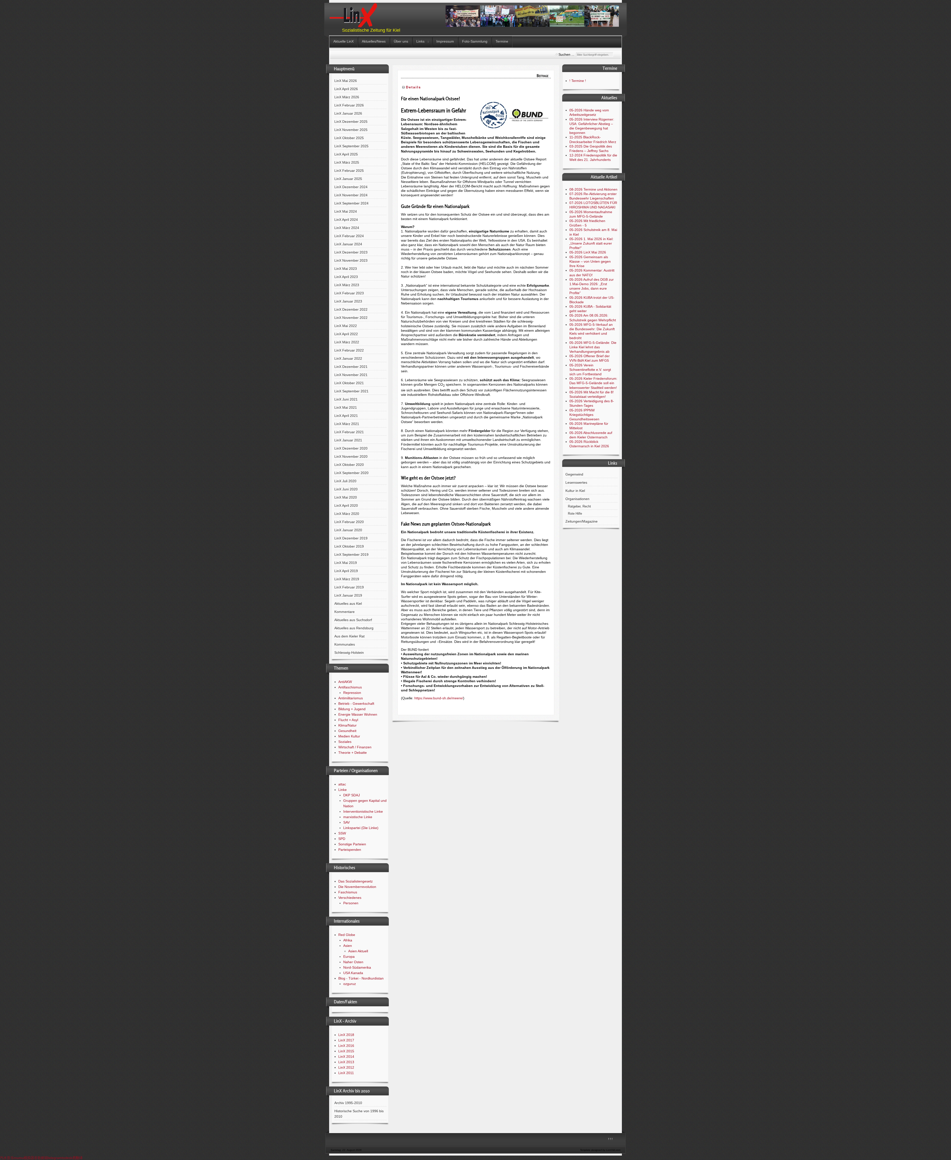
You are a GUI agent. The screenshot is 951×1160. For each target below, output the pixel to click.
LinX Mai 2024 (345, 211)
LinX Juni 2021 (346, 399)
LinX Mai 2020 (345, 497)
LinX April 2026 (346, 89)
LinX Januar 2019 (348, 595)
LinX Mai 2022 (345, 326)
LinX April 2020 (346, 505)
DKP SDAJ (351, 795)
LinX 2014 (346, 1057)
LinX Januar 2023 (348, 301)
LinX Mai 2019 (345, 563)
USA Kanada (353, 973)
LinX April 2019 (346, 571)
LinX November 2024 (351, 195)
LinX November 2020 (351, 456)
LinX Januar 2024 (348, 244)
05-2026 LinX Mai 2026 (587, 252)
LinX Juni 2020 (346, 489)
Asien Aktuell (358, 951)
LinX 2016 (346, 1046)
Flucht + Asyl (348, 720)
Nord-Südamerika (357, 967)
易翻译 (77, 1158)
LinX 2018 (346, 1035)
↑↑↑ (610, 1139)
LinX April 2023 (346, 277)
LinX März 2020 (346, 514)
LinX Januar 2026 (348, 113)
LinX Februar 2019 (349, 587)
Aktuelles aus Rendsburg (353, 628)
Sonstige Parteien (352, 844)
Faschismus (347, 892)
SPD (341, 839)
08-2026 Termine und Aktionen (593, 189)
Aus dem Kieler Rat (349, 636)
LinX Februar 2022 (349, 350)
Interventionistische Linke (363, 811)
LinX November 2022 (351, 318)
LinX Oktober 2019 (349, 546)
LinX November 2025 (351, 130)
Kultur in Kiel (575, 491)
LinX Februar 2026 (349, 105)
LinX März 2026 (346, 97)
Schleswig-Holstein (349, 653)
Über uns (401, 41)
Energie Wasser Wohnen (357, 714)
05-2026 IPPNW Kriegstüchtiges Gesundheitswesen (584, 414)
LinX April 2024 (346, 220)
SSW (342, 833)
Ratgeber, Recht (579, 506)
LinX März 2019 (346, 579)
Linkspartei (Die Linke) (360, 828)
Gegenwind (574, 474)
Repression (352, 693)
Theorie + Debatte (352, 753)
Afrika (347, 940)
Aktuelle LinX (343, 41)
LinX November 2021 (351, 375)
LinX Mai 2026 (345, 81)
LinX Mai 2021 (345, 407)
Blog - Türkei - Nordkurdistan (361, 978)
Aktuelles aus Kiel (348, 603)
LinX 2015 (346, 1051)
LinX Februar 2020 (349, 522)
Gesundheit (347, 731)
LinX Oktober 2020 (349, 465)
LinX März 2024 (346, 228)
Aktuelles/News (374, 41)
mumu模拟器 (24, 1158)
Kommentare (344, 612)
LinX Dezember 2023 (351, 252)
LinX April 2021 (346, 416)
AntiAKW (345, 682)
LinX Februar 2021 (349, 432)
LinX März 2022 (346, 342)
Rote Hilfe (575, 513)
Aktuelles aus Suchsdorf (353, 620)
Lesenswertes (576, 482)
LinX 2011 (346, 1073)
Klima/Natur (347, 725)
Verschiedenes (349, 898)
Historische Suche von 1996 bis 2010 (359, 1113)
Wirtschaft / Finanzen (354, 747)
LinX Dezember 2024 (351, 187)
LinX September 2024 (351, 203)
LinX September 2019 (351, 554)
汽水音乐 (7, 1158)
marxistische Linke (357, 817)
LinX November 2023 (351, 260)
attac (342, 784)
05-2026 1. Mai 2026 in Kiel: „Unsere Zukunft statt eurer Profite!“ (591, 243)
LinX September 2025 (351, 146)
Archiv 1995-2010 (348, 1103)
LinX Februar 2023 (349, 293)
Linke (342, 790)
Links (420, 41)
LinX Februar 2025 (349, 171)
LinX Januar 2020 (348, 530)
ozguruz (349, 984)
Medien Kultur (349, 736)
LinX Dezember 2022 (351, 309)
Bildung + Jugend (352, 709)
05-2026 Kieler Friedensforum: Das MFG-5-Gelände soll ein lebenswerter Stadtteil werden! (593, 383)
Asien (347, 946)
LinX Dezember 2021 (351, 367)
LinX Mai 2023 (345, 269)
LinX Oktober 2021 (349, 383)
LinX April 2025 (346, 154)
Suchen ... (566, 54)
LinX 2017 (346, 1040)
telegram (55, 1158)
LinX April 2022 (346, 334)
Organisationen (577, 499)
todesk (67, 1158)
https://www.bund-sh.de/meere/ (438, 698)
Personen (350, 903)
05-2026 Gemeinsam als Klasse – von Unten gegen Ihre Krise (590, 261)
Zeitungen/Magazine (581, 521)
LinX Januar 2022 (348, 358)
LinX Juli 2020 (345, 481)
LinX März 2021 (346, 424)
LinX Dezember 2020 (351, 448)
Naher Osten (353, 962)
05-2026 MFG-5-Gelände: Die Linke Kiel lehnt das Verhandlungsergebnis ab (592, 347)
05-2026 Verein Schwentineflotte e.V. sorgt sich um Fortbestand (590, 369)
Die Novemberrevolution (357, 887)
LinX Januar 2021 (348, 440)
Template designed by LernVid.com (600, 1150)
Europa (349, 956)
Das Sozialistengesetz (355, 881)
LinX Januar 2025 (348, 179)
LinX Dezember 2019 (351, 538)
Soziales (344, 742)
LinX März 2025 (346, 162)
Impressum (445, 41)
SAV (346, 822)
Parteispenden (349, 850)
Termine (502, 41)
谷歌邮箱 (41, 1158)
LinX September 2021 (351, 391)
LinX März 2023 (346, 285)
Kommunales (344, 644)
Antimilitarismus (350, 698)
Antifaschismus (350, 687)
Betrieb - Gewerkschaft (356, 704)
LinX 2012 (346, 1067)
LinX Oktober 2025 (349, 138)
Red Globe (346, 935)
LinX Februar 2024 (349, 236)
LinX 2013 (346, 1062)
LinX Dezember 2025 (351, 122)
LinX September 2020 (351, 473)
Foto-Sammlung (474, 41)
